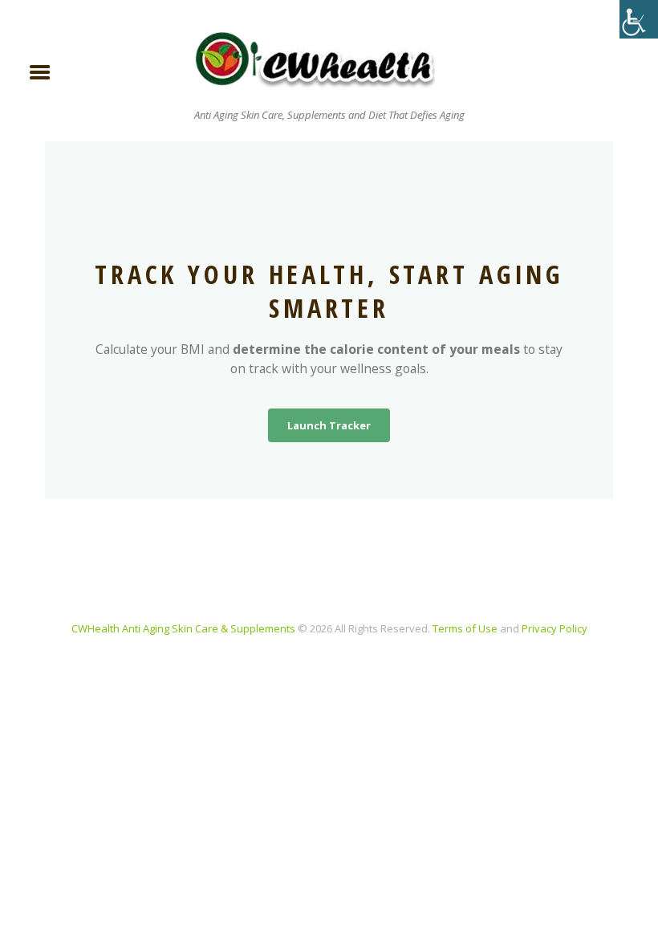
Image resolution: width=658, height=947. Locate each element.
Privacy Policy (554, 628)
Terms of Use (465, 628)
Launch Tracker (329, 425)
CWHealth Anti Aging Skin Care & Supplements (183, 628)
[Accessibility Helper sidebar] (638, 19)
